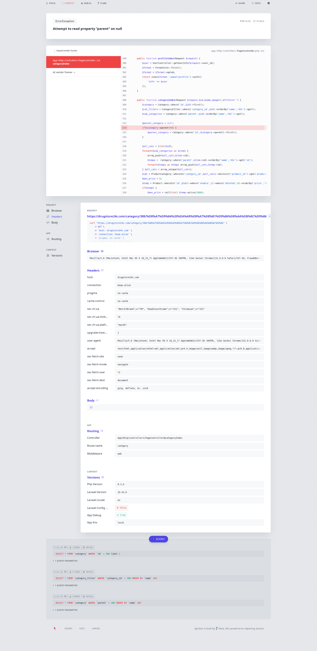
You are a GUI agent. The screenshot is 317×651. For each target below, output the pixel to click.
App (48, 233)
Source (68, 628)
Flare (221, 628)
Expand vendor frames (66, 50)
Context (51, 249)
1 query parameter (66, 561)
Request (51, 205)
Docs (82, 628)
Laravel (96, 628)
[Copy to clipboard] (260, 223)
